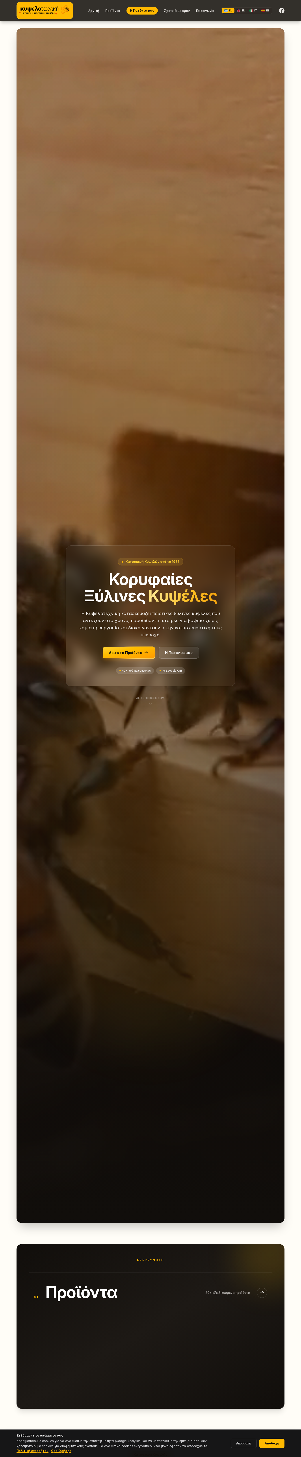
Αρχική (93, 11)
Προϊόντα (112, 11)
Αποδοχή (272, 1443)
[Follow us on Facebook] (281, 10)
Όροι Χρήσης (61, 1451)
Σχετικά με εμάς (177, 11)
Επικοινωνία (205, 11)
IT (255, 10)
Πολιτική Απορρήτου (32, 1451)
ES (267, 10)
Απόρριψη (243, 1443)
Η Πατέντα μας (142, 10)
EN (243, 10)
